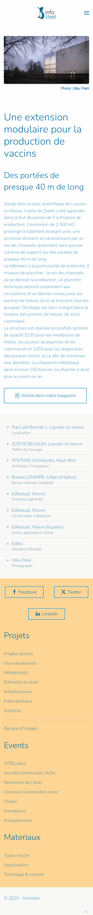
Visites (10, 801)
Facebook (27, 592)
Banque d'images (20, 728)
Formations (15, 811)
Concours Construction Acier (31, 792)
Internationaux (18, 701)
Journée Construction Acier (29, 773)
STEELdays (15, 763)
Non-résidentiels (20, 663)
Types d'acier (16, 855)
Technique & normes (24, 874)
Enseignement (18, 820)
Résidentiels (16, 673)
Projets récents (18, 654)
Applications (16, 865)
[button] (86, 13)
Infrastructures (18, 692)
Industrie (12, 711)
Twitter (74, 592)
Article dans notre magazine (48, 395)
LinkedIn (50, 614)
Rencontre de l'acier (23, 782)
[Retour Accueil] (46, 13)
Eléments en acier (21, 682)
